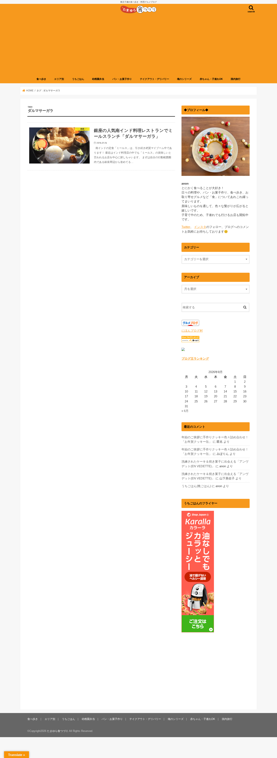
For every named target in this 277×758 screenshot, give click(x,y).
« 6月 (185, 411)
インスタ (200, 227)
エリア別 (59, 79)
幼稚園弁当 (98, 79)
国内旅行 (235, 79)
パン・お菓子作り (122, 79)
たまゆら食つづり (57, 730)
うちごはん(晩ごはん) (196, 486)
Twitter (185, 227)
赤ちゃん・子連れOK (211, 79)
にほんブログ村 (192, 330)
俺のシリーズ (184, 79)
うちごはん (78, 79)
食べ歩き (41, 79)
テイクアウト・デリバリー (154, 79)
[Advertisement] (138, 45)
